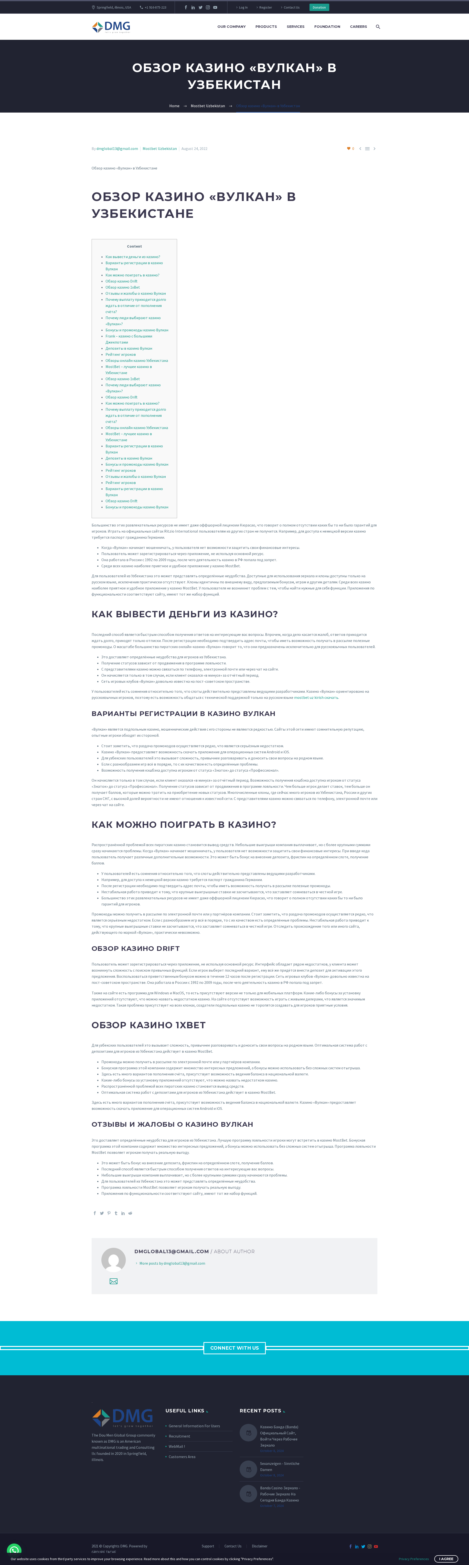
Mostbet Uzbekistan (160, 148)
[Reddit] (130, 1213)
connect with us (234, 1348)
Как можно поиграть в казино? (133, 275)
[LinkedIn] (193, 7)
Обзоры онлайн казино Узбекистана (137, 360)
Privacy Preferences (414, 1559)
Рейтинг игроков (121, 354)
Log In (243, 7)
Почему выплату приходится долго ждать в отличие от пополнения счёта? (136, 305)
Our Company (231, 26)
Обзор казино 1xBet (123, 287)
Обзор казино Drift (122, 281)
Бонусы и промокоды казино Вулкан (137, 329)
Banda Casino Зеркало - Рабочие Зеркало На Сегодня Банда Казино (280, 1493)
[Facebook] (186, 7)
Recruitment (179, 1436)
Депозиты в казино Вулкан (129, 348)
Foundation (327, 26)
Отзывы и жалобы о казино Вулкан (136, 293)
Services (296, 26)
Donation (319, 7)
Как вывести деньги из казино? (133, 256)
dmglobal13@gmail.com (117, 148)
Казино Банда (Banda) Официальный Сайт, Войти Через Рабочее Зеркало (279, 1436)
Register (265, 7)
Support (208, 1546)
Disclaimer (259, 1546)
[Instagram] (208, 7)
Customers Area (182, 1456)
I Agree (446, 1559)
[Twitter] (200, 7)
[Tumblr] (116, 1213)
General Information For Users (194, 1425)
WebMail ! (177, 1446)
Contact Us (292, 7)
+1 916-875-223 (155, 7)
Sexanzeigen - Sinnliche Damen (279, 1466)
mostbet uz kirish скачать (316, 697)
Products (266, 26)
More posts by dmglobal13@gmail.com (172, 1263)
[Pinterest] (109, 1213)
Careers (358, 26)
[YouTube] (215, 7)
